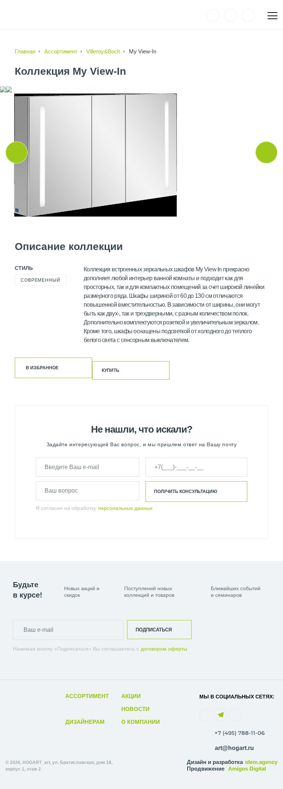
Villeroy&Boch (103, 51)
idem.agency (261, 762)
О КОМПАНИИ (140, 722)
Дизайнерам (85, 722)
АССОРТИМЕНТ (87, 696)
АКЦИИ (131, 696)
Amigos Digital (247, 768)
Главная (25, 51)
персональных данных (125, 508)
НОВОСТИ (135, 709)
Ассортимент (60, 51)
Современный (40, 280)
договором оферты (164, 649)
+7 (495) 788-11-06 (239, 732)
